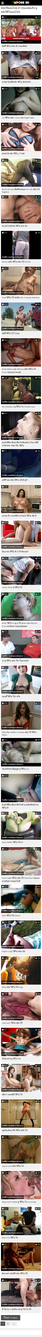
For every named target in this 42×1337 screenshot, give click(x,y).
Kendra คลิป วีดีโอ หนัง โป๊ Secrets (16, 262)
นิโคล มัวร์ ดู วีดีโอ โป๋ (11, 1059)
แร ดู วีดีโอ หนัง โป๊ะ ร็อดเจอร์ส (15, 661)
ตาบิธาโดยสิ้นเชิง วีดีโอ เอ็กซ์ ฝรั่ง (16, 82)
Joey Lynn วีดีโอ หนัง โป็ (12, 1023)
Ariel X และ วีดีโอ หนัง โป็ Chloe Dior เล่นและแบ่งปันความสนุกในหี (21, 879)
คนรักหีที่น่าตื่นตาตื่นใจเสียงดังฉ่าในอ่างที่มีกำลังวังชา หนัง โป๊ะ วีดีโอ (20, 444)
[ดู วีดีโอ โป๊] (20, 3)
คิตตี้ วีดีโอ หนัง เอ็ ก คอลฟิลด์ (14, 46)
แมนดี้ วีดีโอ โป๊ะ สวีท (11, 696)
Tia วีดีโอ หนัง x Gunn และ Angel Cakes (18, 118)
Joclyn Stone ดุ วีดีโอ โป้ (12, 587)
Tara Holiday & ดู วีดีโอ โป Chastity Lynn (18, 407)
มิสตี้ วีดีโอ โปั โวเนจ (10, 333)
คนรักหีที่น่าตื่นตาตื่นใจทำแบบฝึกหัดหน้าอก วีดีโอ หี (20, 806)
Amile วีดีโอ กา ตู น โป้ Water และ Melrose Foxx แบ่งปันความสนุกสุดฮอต (19, 624)
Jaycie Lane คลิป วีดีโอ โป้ (13, 1166)
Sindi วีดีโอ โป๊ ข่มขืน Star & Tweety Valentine (21, 297)
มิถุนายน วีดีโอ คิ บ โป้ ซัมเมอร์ (15, 551)
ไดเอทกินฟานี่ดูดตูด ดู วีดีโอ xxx (15, 769)
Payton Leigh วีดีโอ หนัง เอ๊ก (13, 951)
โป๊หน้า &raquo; (10, 1317)
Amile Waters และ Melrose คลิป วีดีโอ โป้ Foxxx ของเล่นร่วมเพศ (19, 370)
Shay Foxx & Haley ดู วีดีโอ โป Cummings (19, 1202)
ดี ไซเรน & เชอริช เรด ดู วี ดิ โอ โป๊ (16, 1309)
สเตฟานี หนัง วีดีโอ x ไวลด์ (13, 153)
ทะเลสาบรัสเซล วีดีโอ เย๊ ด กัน (14, 226)
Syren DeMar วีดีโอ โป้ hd (12, 842)
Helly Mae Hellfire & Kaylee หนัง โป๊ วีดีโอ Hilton (19, 733)
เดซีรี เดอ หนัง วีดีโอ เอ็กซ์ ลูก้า (15, 480)
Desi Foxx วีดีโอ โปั (10, 1238)
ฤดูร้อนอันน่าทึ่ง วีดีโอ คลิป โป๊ (14, 1130)
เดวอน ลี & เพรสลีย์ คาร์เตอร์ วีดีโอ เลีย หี (19, 516)
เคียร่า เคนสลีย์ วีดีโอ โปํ (12, 1094)
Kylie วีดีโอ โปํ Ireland (11, 915)
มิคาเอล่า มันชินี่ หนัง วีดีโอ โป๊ (15, 1273)
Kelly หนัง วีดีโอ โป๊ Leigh (12, 987)
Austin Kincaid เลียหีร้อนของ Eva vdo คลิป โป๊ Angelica (21, 190)
